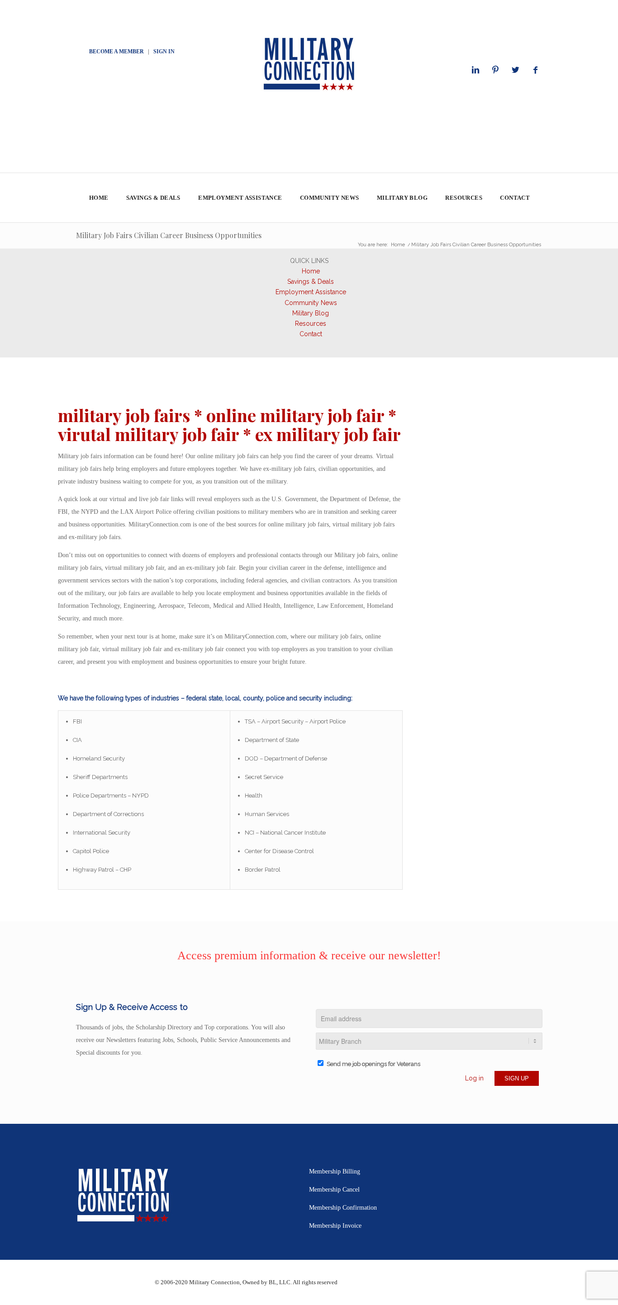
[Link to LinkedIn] (475, 70)
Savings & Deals (310, 281)
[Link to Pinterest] (495, 70)
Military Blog (310, 313)
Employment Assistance (311, 292)
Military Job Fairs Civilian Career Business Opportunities (168, 235)
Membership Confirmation (343, 1207)
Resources (310, 323)
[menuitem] (98, 198)
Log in (474, 1078)
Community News (311, 302)
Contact (310, 334)
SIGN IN (164, 51)
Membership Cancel (334, 1189)
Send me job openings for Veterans (373, 1064)
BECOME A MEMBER (116, 51)
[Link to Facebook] (535, 70)
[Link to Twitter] (515, 70)
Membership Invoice (335, 1225)
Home (311, 271)
